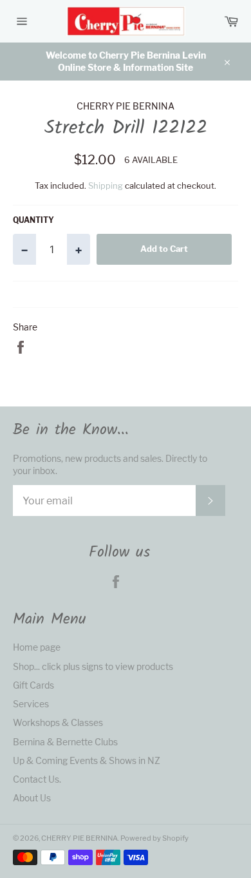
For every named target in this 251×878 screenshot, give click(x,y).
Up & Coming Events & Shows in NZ (86, 760)
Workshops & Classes (58, 722)
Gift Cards (33, 685)
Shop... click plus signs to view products (93, 666)
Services (31, 703)
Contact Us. (37, 779)
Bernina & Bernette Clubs (65, 741)
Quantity (33, 220)
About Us (32, 797)
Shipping (105, 185)
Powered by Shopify (154, 838)
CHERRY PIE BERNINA (79, 838)
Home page (36, 647)
